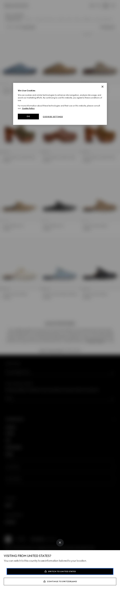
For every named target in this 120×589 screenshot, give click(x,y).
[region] (60, 104)
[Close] (60, 542)
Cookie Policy (28, 108)
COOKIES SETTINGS (53, 117)
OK (28, 116)
